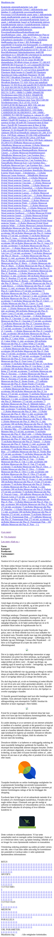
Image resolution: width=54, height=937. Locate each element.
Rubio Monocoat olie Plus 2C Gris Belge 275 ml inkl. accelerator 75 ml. (24, 370)
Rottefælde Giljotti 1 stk (23, 9)
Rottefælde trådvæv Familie (19, 24)
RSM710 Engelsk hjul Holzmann (21, 45)
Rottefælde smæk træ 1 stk (22, 17)
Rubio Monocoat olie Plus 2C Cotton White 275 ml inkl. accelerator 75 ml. (24, 343)
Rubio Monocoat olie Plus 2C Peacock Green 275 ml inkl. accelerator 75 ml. (26, 495)
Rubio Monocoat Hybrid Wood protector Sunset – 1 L (26, 214)
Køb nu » (15, 541)
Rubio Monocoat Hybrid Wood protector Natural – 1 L (25, 199)
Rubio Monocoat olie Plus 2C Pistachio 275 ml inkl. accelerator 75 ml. (26, 513)
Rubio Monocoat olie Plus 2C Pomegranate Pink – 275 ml (26, 515)
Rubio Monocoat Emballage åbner (22, 170)
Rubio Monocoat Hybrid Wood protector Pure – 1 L (24, 206)
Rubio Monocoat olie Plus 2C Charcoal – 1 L (24, 293)
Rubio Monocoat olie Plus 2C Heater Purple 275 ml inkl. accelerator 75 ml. (24, 383)
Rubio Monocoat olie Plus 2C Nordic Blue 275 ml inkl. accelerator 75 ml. (26, 452)
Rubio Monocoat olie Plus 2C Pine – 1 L (24, 498)
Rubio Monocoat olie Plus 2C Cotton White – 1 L (26, 337)
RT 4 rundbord (25, 47)
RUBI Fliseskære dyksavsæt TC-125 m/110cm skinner (22, 68)
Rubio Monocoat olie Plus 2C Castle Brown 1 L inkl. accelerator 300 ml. (25, 287)
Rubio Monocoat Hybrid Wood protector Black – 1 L (24, 176)
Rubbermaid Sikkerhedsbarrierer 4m (22, 52)
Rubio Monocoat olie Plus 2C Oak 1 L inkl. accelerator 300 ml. (24, 461)
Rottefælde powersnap (24, 12)
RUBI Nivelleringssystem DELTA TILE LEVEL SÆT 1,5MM (22, 97)
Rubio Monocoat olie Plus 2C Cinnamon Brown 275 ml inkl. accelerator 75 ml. (25, 327)
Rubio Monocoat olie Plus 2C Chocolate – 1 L (23, 314)
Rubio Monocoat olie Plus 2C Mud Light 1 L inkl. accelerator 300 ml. (26, 435)
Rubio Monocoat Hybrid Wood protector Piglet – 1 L (25, 201)
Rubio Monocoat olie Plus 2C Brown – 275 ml (26, 282)
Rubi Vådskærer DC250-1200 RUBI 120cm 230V (25, 136)
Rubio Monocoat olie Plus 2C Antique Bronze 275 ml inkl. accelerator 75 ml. (26, 234)
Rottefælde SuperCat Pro (22, 22)
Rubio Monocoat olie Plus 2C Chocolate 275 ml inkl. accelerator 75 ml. (26, 321)
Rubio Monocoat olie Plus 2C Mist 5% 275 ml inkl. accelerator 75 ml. (26, 425)
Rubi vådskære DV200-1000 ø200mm (29, 135)
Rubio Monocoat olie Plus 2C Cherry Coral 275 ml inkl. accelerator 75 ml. (24, 312)
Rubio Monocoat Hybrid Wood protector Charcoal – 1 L (24, 179)
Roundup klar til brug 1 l (15, 42)
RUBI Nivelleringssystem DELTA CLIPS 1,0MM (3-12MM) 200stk (26, 91)
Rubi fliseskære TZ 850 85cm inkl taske (24, 83)
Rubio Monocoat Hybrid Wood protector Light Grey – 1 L (25, 194)
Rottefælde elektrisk (10, 7)
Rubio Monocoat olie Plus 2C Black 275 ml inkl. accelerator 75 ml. (25, 269)
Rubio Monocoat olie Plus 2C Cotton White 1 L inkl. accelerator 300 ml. (26, 339)
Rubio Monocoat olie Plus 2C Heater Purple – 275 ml (25, 380)
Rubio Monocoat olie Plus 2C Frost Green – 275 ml (26, 357)
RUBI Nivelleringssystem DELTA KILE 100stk (22, 93)
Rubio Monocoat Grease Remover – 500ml (23, 174)
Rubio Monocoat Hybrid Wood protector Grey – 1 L (26, 189)
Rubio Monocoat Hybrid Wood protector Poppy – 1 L (24, 204)
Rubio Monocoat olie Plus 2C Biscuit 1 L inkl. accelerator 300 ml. (25, 257)
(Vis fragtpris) (10, 537)
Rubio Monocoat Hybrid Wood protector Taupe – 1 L (24, 216)
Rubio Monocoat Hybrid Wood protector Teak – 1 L (24, 219)
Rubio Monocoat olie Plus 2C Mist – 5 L (24, 411)
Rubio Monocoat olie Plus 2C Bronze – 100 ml (25, 279)
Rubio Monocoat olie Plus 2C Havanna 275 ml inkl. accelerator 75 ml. (27, 377)
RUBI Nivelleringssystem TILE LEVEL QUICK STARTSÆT (24, 102)
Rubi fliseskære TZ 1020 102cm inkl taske (24, 82)
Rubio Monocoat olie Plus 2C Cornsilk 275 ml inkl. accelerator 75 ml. (25, 334)
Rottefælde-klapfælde (13, 29)
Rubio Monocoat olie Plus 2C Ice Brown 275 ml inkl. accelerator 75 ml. (24, 392)
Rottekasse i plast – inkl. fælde (19, 34)
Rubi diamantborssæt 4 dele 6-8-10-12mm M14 (21, 58)
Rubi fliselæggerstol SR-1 (27, 67)
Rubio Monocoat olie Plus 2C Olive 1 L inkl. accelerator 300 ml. (24, 471)
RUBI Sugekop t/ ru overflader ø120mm (30, 120)
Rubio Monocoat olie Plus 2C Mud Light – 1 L (23, 432)
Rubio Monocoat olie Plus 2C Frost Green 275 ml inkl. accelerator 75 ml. (23, 361)
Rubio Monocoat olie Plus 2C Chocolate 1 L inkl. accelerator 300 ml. (26, 317)
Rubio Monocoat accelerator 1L (20, 145)
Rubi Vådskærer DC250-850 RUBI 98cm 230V (23, 138)
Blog (18, 934)
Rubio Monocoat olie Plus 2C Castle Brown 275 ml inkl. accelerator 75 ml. (26, 291)
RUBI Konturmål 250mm (17, 90)
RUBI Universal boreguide (34, 130)
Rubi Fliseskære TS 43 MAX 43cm (31, 77)
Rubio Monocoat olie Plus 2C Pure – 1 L (21, 524)
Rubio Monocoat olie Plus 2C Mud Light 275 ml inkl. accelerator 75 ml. (26, 439)
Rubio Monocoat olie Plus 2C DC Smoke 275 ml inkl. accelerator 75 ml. (26, 354)
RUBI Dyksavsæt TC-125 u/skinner (23, 65)
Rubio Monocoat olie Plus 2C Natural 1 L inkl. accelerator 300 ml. (25, 444)
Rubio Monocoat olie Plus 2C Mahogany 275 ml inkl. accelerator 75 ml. (25, 401)
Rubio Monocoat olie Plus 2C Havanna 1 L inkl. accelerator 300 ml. (24, 375)
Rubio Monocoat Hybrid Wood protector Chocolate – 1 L (25, 181)
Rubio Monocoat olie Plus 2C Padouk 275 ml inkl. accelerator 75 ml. (26, 490)
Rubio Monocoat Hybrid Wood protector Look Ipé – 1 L (26, 196)
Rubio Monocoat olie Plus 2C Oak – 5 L (21, 459)
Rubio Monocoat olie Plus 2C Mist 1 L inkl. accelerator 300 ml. (24, 414)
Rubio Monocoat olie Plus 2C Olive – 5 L (20, 469)
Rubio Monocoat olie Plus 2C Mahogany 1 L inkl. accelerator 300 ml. (25, 397)
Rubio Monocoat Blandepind (19, 150)
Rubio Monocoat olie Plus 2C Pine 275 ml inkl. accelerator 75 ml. (27, 505)
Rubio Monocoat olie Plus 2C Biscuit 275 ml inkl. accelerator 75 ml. (26, 259)
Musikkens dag (7, 2)
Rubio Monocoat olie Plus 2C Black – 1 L (24, 262)
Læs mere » (6, 541)
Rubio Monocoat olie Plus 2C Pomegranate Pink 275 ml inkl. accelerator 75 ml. (26, 519)
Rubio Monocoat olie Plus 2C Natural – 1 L (26, 441)
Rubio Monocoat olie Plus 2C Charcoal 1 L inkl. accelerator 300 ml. (26, 296)
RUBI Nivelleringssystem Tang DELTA (25, 100)
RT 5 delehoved (39, 47)
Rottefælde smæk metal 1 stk (29, 14)
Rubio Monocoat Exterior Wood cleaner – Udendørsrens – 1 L (26, 171)
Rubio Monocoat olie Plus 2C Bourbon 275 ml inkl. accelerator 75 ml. (26, 277)
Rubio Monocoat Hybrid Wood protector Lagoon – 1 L (24, 191)
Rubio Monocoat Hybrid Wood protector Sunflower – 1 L (24, 211)
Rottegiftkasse (16, 32)
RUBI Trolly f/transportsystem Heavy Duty (25, 127)
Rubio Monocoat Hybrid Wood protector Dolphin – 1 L (26, 184)
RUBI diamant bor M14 (25, 57)
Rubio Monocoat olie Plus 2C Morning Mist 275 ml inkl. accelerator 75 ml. (26, 430)
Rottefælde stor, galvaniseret (17, 19)
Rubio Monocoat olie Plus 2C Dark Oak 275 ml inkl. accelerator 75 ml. (25, 352)
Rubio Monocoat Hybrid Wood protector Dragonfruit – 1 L (25, 186)
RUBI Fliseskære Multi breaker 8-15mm (24, 71)
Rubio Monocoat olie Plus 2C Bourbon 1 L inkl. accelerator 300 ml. (24, 274)
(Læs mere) (6, 532)
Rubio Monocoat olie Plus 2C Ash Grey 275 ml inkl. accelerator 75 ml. (25, 251)
